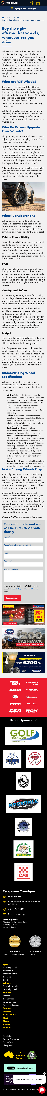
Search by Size (9, 970)
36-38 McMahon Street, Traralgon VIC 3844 (24, 903)
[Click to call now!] (32, 3)
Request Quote (12, 598)
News (6, 1021)
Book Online (9, 1014)
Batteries (6, 995)
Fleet (5, 1018)
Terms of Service (31, 589)
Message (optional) (12, 569)
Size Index (7, 1036)
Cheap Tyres (8, 1045)
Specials (7, 1008)
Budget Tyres (8, 1042)
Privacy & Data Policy (17, 1089)
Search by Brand (10, 973)
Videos (6, 1024)
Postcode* (8, 561)
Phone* (17, 545)
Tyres (5, 964)
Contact (7, 1011)
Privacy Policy (15, 589)
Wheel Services (9, 1002)
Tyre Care (7, 977)
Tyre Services (8, 999)
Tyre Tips (6, 980)
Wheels (6, 983)
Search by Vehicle (10, 967)
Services (7, 992)
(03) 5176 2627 (16, 909)
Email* (6, 553)
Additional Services (11, 1005)
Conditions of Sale (32, 1089)
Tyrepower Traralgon (25, 8)
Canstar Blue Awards (11, 1039)
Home (7, 17)
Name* (7, 537)
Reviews (7, 1027)
